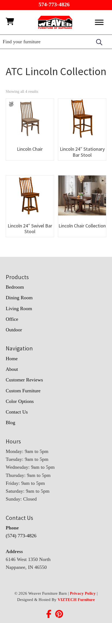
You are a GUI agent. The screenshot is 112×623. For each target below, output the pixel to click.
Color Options (20, 401)
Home (12, 358)
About (12, 369)
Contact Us (17, 412)
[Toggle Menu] (99, 22)
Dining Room (19, 297)
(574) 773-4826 (21, 535)
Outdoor (14, 329)
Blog (10, 422)
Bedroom (15, 287)
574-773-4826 (54, 4)
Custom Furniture (23, 390)
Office (12, 319)
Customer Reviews (24, 380)
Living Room (19, 308)
